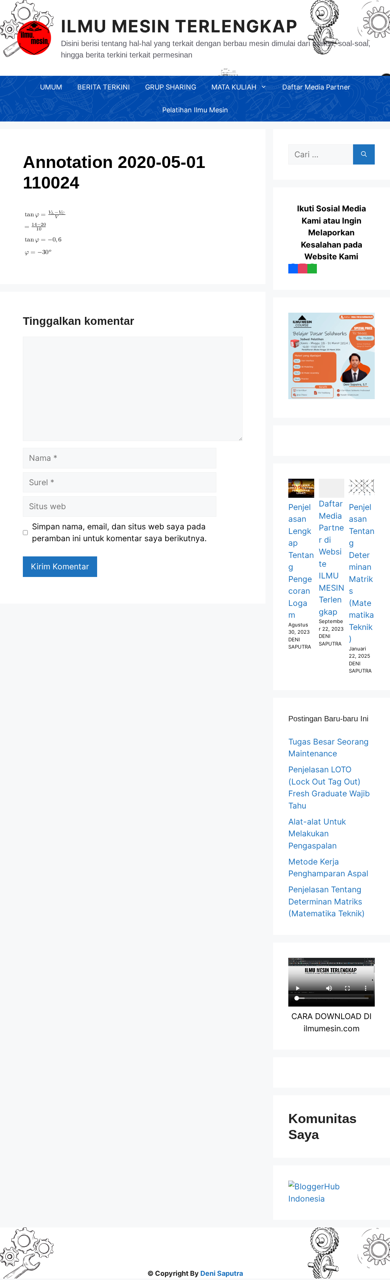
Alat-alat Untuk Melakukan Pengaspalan (317, 833)
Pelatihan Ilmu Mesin (195, 110)
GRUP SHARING (170, 87)
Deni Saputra (221, 1273)
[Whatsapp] (312, 268)
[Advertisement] (195, 1244)
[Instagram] (302, 268)
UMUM (51, 87)
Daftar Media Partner (316, 87)
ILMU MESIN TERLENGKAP (179, 26)
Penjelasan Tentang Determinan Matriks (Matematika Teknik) (326, 901)
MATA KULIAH (233, 87)
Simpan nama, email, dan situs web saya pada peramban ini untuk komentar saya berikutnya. (119, 532)
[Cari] (364, 154)
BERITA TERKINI (103, 87)
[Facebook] (293, 268)
